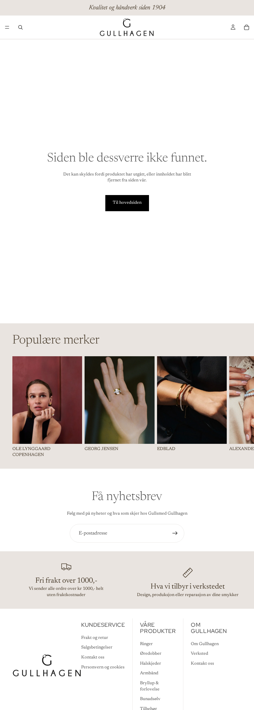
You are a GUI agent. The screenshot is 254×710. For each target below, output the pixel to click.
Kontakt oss (92, 657)
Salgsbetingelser (96, 647)
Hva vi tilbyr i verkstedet (188, 586)
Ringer (146, 644)
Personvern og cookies (103, 667)
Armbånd (149, 673)
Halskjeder (150, 664)
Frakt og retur (94, 638)
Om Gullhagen (205, 644)
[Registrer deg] (175, 533)
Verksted (199, 654)
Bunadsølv (150, 699)
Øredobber (150, 654)
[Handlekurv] (246, 27)
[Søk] (20, 27)
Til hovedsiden (127, 203)
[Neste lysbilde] (235, 407)
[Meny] (7, 27)
